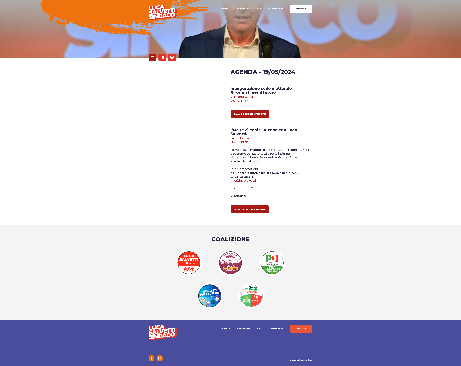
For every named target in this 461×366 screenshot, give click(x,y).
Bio (259, 9)
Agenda (225, 9)
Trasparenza (275, 9)
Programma (243, 9)
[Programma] (162, 57)
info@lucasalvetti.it (244, 180)
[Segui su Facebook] (151, 358)
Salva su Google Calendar (250, 114)
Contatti (301, 9)
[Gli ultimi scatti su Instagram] (160, 358)
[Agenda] (152, 57)
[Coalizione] (172, 57)
